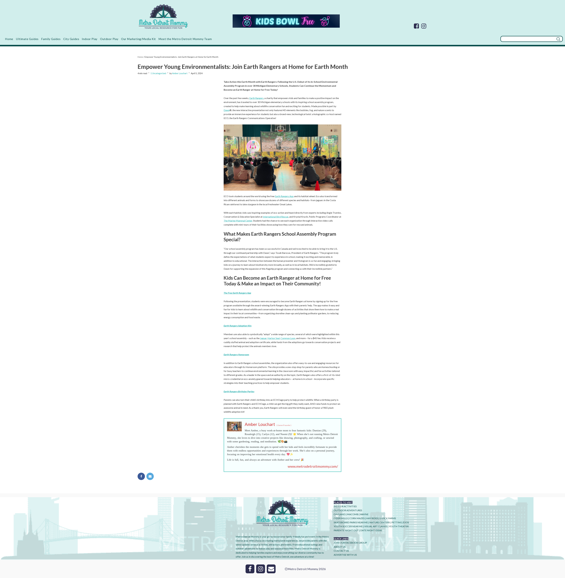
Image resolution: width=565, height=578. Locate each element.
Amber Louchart (179, 73)
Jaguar (263, 338)
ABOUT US (340, 546)
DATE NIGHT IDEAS (371, 530)
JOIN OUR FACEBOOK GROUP (350, 542)
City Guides (71, 39)
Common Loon (288, 338)
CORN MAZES (357, 518)
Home (9, 39)
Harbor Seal (273, 338)
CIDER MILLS (341, 518)
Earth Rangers (256, 98)
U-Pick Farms (388, 518)
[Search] (559, 39)
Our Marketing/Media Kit (138, 39)
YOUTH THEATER (399, 526)
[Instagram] (423, 26)
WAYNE (364, 514)
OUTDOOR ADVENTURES (348, 510)
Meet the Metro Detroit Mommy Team (185, 39)
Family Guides (50, 39)
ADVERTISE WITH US (345, 554)
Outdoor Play (109, 39)
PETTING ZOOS (400, 522)
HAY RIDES (372, 518)
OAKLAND (339, 514)
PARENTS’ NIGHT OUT (346, 530)
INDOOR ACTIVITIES (345, 506)
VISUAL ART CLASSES (375, 526)
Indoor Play (89, 39)
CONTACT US (341, 550)
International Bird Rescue (275, 216)
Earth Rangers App (284, 196)
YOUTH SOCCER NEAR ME (348, 526)
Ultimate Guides (27, 39)
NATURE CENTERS (379, 522)
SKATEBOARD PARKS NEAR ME (351, 522)
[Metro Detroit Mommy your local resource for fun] (163, 16)
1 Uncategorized (158, 73)
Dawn (227, 110)
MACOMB (352, 514)
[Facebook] (416, 26)
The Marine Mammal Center (238, 220)
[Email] (150, 476)
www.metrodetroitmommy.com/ (313, 466)
